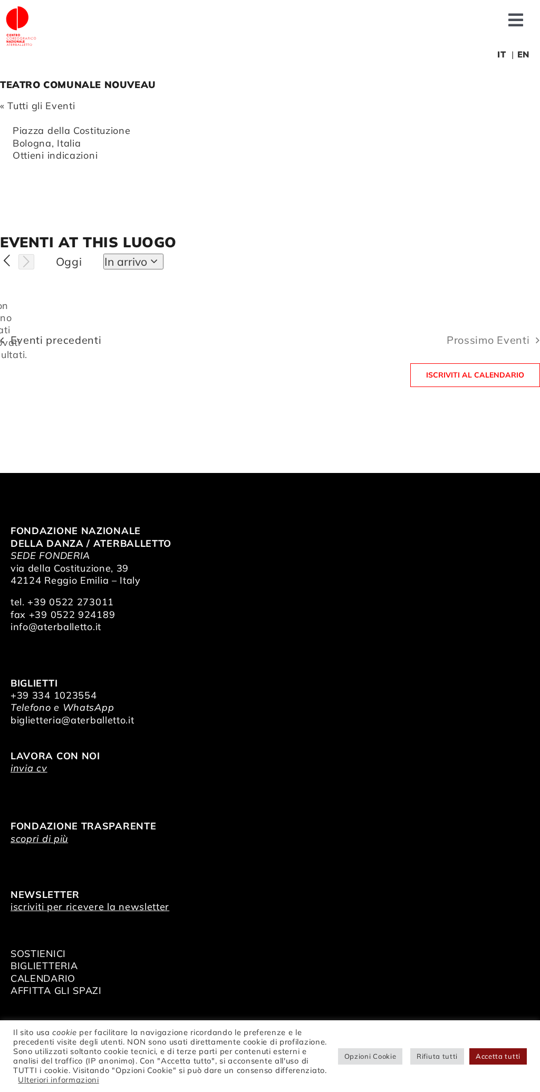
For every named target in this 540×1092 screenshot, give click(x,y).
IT (501, 54)
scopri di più (39, 839)
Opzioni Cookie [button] (370, 1056)
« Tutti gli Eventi (37, 106)
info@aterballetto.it (56, 627)
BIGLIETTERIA (44, 966)
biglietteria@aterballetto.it (72, 720)
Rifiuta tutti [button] (437, 1056)
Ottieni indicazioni (55, 155)
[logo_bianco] (21, 10)
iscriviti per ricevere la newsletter (90, 907)
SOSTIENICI (38, 954)
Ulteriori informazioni (58, 1080)
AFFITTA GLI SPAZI (56, 990)
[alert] (8, 330)
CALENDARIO (43, 978)
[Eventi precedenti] (7, 261)
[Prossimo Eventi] (26, 262)
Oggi (69, 261)
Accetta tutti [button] (498, 1056)
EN (523, 54)
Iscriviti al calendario (475, 375)
